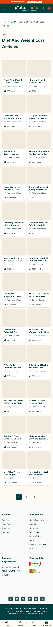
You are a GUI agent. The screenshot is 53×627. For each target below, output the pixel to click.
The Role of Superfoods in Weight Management (14, 154)
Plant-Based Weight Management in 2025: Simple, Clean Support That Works (13, 84)
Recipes (5, 520)
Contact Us (34, 528)
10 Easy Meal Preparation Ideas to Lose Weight (14, 296)
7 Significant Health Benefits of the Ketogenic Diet (38, 367)
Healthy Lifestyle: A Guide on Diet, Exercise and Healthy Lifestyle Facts (39, 404)
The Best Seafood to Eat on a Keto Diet (39, 295)
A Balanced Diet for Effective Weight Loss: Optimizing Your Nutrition (38, 226)
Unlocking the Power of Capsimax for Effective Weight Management (14, 226)
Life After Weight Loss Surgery (12, 473)
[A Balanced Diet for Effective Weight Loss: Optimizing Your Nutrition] (39, 211)
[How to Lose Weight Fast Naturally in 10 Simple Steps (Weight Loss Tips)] (39, 247)
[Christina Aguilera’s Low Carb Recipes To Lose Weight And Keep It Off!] (39, 425)
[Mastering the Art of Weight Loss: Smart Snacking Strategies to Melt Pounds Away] (14, 247)
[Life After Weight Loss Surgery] (14, 460)
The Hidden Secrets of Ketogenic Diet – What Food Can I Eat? (13, 404)
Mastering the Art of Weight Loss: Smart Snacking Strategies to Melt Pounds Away (13, 262)
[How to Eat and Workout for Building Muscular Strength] (39, 318)
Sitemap (5, 532)
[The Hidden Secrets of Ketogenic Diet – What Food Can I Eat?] (14, 389)
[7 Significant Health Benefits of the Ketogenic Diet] (39, 353)
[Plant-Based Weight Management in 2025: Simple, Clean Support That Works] (14, 68)
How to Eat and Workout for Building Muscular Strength (39, 332)
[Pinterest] (10, 599)
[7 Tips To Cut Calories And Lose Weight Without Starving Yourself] (14, 353)
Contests (6, 528)
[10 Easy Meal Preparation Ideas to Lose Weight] (14, 282)
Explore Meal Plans (34, 2)
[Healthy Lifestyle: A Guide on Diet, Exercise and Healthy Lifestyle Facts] (39, 389)
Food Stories (16, 22)
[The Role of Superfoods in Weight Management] (14, 140)
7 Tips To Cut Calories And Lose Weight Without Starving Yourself (12, 369)
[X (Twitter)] (42, 599)
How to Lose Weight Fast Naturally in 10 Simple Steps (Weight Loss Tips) (38, 262)
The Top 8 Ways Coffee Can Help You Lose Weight (14, 439)
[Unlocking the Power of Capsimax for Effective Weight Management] (14, 211)
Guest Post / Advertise (39, 520)
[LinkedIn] (36, 599)
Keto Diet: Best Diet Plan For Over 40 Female (38, 474)
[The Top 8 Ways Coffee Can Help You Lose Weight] (14, 425)
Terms (32, 540)
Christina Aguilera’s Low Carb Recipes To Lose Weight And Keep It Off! (39, 440)
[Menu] (3, 8)
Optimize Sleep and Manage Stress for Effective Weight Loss (38, 191)
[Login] (49, 8)
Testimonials (34, 532)
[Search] (42, 8)
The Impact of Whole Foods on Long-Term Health (39, 154)
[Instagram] (17, 599)
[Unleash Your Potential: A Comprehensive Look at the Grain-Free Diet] (14, 318)
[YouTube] (23, 599)
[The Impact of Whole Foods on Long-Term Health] (39, 140)
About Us (33, 524)
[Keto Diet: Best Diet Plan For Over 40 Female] (39, 460)
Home (5, 22)
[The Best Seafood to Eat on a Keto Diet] (39, 282)
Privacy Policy (35, 536)
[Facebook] (30, 599)
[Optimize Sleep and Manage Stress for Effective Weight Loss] (39, 175)
